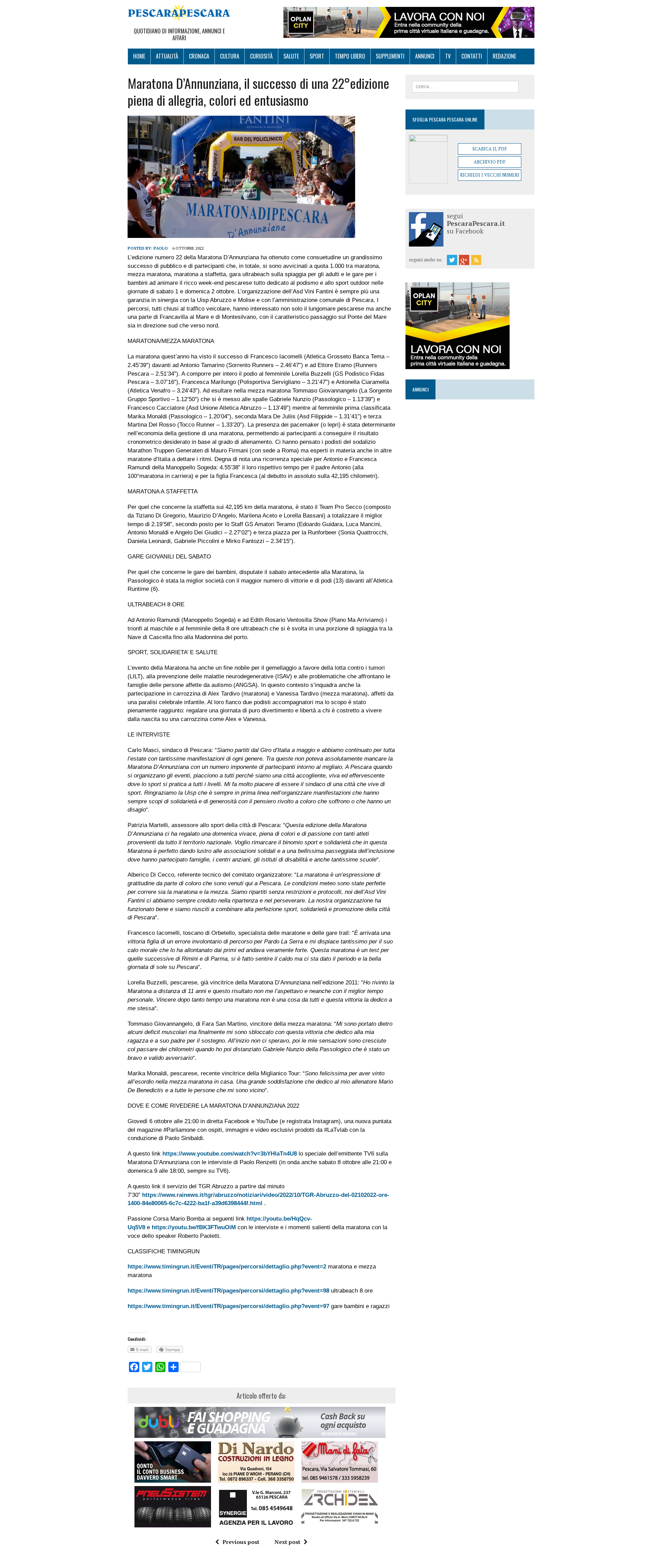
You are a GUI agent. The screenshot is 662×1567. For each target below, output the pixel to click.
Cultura (229, 56)
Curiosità (261, 56)
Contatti (471, 56)
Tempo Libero (350, 56)
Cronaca (199, 56)
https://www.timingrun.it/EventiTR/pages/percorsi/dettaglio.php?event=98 (228, 1290)
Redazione (504, 56)
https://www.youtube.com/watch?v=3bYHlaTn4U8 (229, 1153)
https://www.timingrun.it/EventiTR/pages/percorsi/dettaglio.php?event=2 (227, 1266)
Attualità (167, 56)
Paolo (160, 248)
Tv (448, 56)
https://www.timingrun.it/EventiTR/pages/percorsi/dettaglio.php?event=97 (228, 1306)
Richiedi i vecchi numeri (489, 175)
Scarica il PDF (489, 149)
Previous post (240, 1542)
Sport (317, 56)
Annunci (424, 56)
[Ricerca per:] (465, 86)
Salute (291, 56)
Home (139, 56)
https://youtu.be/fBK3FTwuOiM (194, 1227)
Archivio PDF (489, 162)
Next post (287, 1542)
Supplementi (390, 56)
